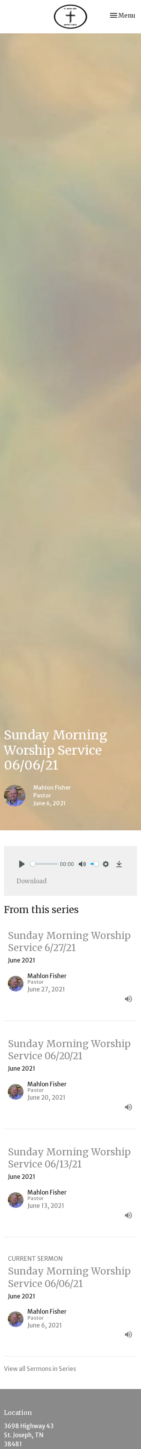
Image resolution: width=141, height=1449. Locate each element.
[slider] (44, 864)
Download (31, 881)
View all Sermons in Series (40, 1369)
